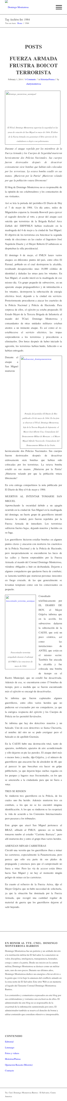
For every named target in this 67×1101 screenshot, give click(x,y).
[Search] (48, 7)
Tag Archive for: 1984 (17, 19)
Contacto (9, 1070)
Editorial (9, 1041)
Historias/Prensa (47, 79)
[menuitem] (48, 7)
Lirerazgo (9, 1047)
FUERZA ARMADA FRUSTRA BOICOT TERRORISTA (33, 65)
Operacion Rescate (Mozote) (19, 1064)
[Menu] (57, 7)
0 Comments (30, 79)
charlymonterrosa (33, 83)
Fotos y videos (12, 1053)
